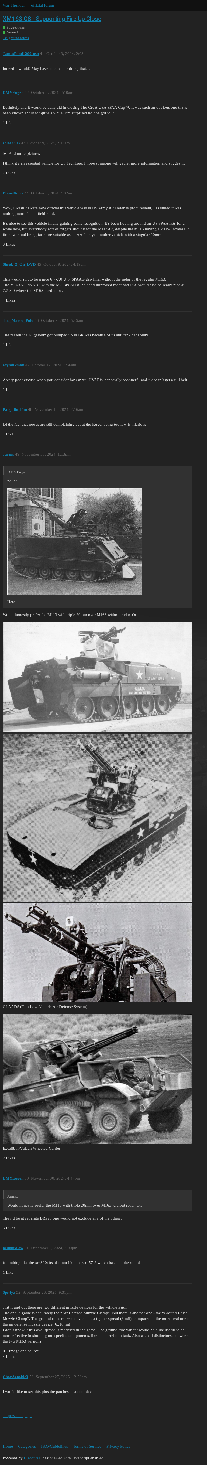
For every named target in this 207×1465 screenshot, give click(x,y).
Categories (27, 1446)
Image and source (23, 1351)
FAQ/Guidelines (54, 1446)
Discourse (32, 1458)
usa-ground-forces (16, 38)
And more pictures (24, 153)
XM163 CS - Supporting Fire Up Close (52, 18)
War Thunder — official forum (28, 5)
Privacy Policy (118, 1446)
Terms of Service (87, 1446)
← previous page (17, 1415)
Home (8, 1446)
